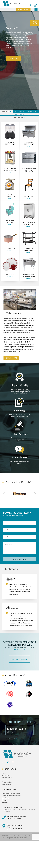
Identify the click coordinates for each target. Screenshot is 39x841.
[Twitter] (7, 762)
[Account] (31, 5)
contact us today (20, 659)
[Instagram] (12, 762)
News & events (7, 777)
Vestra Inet (22, 838)
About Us (5, 775)
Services (5, 802)
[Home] (14, 4)
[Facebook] (3, 762)
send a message (19, 559)
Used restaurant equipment (11, 795)
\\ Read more (11, 358)
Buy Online (6, 798)
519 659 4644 (14, 818)
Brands (4, 800)
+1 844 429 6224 (16, 816)
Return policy (6, 784)
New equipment (19, 114)
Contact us (5, 780)
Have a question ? (23, 9)
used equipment (19, 117)
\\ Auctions (13, 58)
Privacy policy (7, 782)
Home (4, 773)
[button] (36, 9)
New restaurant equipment (11, 793)
